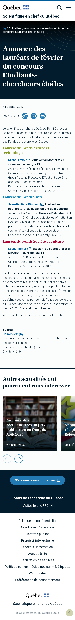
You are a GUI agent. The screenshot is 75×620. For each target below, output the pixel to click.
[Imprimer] (43, 116)
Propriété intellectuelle (37, 540)
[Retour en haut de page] (69, 612)
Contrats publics (38, 533)
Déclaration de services (37, 560)
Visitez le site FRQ (36, 505)
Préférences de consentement (37, 579)
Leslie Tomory (18, 248)
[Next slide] (19, 459)
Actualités (15, 28)
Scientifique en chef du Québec (31, 16)
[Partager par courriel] (34, 116)
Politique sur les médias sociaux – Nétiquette (37, 566)
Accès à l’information (37, 547)
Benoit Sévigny (13, 334)
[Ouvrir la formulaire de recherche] (59, 7)
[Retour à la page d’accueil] (4, 28)
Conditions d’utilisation (37, 527)
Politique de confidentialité (37, 520)
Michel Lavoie (17, 160)
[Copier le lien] (25, 116)
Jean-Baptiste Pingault (24, 204)
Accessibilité (37, 553)
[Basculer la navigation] (68, 7)
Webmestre (37, 573)
